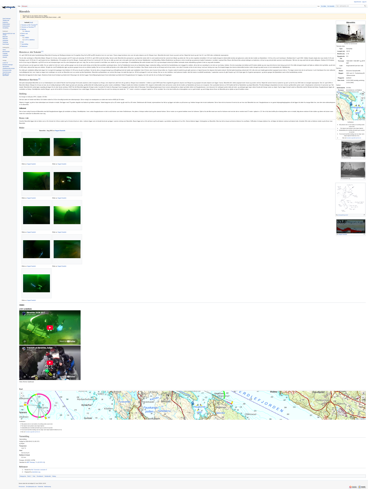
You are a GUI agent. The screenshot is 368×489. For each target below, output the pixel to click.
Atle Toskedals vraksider (38, 469)
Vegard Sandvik (343, 234)
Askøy (54, 476)
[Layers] (362, 97)
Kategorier (23, 476)
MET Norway (31, 462)
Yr (36, 462)
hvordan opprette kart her (353, 138)
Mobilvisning (47, 486)
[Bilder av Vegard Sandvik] (36, 147)
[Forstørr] (364, 157)
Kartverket (362, 119)
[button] (363, 94)
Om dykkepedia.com (31, 486)
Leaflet (356, 119)
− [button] (338, 96)
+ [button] (338, 94)
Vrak (34, 476)
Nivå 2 (29, 476)
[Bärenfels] (351, 104)
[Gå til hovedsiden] (8, 7)
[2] (39, 79)
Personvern (22, 486)
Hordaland (40, 476)
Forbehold (40, 486)
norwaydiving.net (342, 215)
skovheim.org (36, 472)
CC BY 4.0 (41, 462)
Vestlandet (47, 476)
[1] (42, 51)
